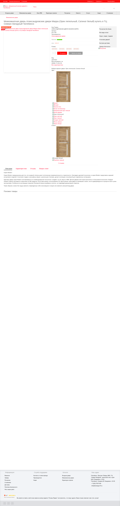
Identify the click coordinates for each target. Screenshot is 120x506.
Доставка (5, 1)
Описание (8, 168)
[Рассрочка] (102, 48)
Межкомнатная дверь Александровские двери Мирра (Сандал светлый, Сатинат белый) (29, 341)
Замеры (7, 478)
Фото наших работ (9, 489)
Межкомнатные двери (25, 13)
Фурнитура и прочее (51, 13)
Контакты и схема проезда (40, 475)
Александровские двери (58, 36)
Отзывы (33, 168)
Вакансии (7, 475)
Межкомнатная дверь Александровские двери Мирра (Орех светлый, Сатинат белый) (29, 232)
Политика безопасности (14, 1)
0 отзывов (61, 163)
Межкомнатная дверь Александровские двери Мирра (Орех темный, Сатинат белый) (28, 286)
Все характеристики (57, 65)
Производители (37, 478)
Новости (78, 13)
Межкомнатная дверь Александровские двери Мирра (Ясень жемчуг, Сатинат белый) (28, 396)
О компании (24, 1)
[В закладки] (116, 195)
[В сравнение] (5, 71)
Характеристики (21, 168)
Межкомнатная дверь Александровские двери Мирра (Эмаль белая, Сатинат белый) (28, 450)
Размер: (54, 46)
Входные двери (9, 13)
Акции (99, 13)
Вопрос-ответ (43, 168)
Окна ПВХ (39, 13)
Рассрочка (67, 13)
